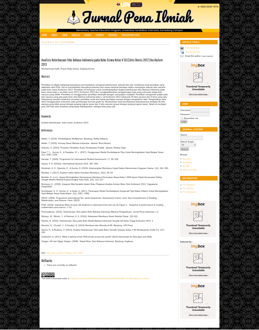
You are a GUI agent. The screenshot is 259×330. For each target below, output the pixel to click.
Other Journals (190, 169)
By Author (187, 162)
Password (185, 114)
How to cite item (192, 52)
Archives (112, 35)
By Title (186, 166)
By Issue (187, 159)
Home (44, 35)
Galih (71, 42)
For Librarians (189, 192)
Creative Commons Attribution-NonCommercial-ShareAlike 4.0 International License (109, 278)
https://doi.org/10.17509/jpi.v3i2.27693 (64, 253)
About (54, 35)
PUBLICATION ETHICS (131, 35)
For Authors (188, 188)
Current (100, 35)
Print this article (192, 47)
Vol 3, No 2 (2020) (58, 42)
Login (64, 35)
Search (87, 35)
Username (185, 110)
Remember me (191, 118)
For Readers (189, 185)
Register (76, 35)
